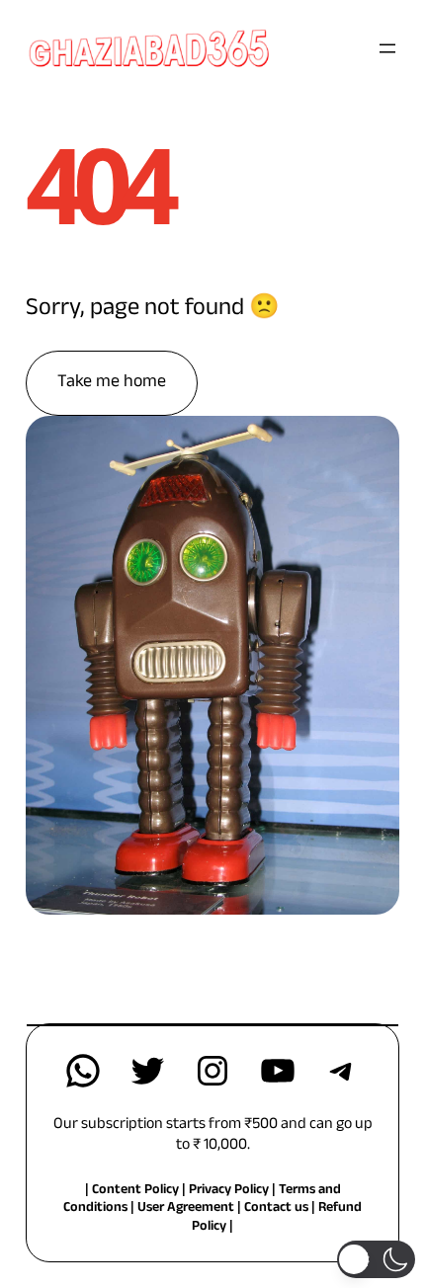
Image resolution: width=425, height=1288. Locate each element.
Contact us (276, 1209)
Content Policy (135, 1191)
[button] (376, 1259)
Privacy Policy (230, 1191)
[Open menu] (387, 48)
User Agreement (185, 1209)
